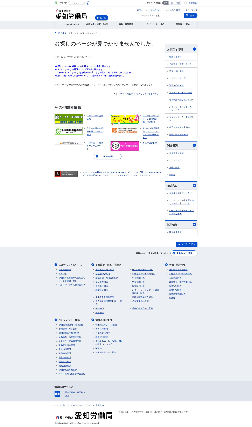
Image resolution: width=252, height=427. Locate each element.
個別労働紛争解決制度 (142, 269)
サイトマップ (191, 10)
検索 (192, 15)
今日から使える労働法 (179, 127)
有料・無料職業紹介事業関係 (72, 374)
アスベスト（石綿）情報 (180, 92)
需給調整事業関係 (177, 294)
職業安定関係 (175, 286)
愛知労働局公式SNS (178, 134)
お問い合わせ (154, 10)
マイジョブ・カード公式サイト (181, 118)
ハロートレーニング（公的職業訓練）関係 (145, 291)
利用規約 (100, 405)
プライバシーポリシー (80, 405)
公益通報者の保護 (140, 301)
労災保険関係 (138, 278)
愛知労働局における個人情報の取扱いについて (109, 342)
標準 (165, 3)
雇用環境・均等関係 (105, 269)
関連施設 (100, 348)
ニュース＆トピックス (70, 264)
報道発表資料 (175, 57)
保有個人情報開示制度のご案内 (109, 303)
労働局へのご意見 (184, 253)
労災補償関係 (65, 349)
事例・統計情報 (176, 71)
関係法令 (100, 308)
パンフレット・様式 (178, 78)
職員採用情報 (175, 232)
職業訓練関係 (65, 365)
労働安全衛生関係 (67, 345)
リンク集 (61, 405)
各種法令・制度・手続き (180, 64)
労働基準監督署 (176, 153)
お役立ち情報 (175, 49)
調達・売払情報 (176, 85)
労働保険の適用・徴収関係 (71, 325)
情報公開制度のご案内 (142, 308)
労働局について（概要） (107, 325)
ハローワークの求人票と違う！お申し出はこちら (181, 202)
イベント (63, 273)
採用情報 (172, 224)
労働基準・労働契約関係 (143, 273)
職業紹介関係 (138, 286)
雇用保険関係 (102, 286)
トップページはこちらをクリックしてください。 (138, 94)
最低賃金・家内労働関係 (107, 278)
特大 (178, 3)
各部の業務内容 (103, 333)
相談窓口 (172, 185)
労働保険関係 (138, 282)
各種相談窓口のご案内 (106, 352)
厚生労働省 (193, 3)
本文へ (140, 10)
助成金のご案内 (103, 273)
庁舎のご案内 (102, 329)
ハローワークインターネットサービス (181, 108)
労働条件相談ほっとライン (181, 193)
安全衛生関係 (102, 282)
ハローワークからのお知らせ (72, 285)
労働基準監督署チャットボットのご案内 (181, 212)
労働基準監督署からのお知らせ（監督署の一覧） (72, 279)
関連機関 (172, 145)
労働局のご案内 (104, 320)
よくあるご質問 (173, 10)
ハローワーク (175, 160)
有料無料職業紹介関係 (142, 297)
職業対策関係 (102, 290)
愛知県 (172, 174)
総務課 (172, 298)
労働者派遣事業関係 (105, 297)
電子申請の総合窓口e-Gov (181, 100)
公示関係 (100, 312)
